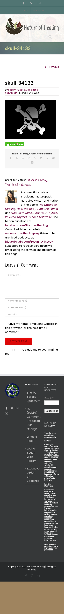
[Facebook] (6, 408)
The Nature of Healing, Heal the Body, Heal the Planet (31, 207)
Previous (53, 67)
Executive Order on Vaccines (32, 475)
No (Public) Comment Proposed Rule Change (32, 419)
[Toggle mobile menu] (57, 37)
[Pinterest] (11, 408)
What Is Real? (32, 439)
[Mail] (17, 408)
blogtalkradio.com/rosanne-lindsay (29, 242)
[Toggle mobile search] (50, 37)
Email (49, 398)
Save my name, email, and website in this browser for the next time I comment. (31, 328)
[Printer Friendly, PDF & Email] (14, 144)
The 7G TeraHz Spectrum (32, 397)
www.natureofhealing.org (22, 233)
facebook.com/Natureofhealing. (26, 225)
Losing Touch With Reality (31, 455)
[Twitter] (6, 413)
